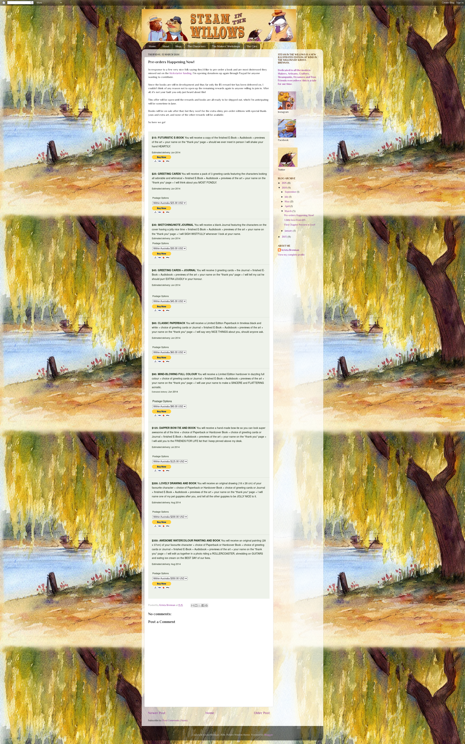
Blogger (268, 734)
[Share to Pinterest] (206, 605)
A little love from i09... (295, 220)
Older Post (262, 713)
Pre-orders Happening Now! (299, 215)
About (165, 46)
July (287, 196)
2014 (285, 187)
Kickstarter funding (180, 73)
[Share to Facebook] (203, 605)
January (289, 230)
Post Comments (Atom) (175, 720)
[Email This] (192, 605)
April (287, 206)
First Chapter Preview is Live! (299, 224)
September (291, 192)
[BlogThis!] (196, 605)
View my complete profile (291, 254)
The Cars (251, 46)
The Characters (196, 46)
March (288, 211)
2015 (284, 183)
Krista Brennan (290, 250)
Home (152, 46)
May (287, 201)
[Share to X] (199, 605)
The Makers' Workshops (226, 46)
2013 (285, 236)
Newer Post (156, 713)
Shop (178, 46)
